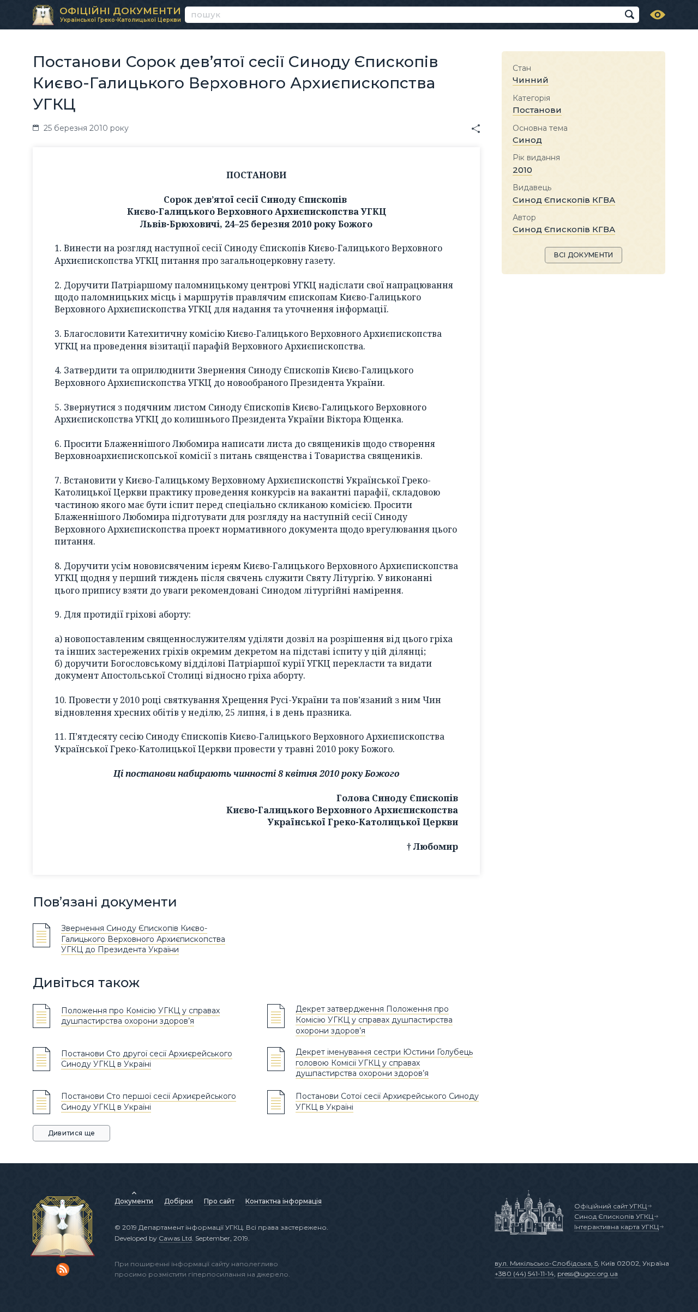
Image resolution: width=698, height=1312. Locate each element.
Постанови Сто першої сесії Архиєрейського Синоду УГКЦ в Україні (148, 1101)
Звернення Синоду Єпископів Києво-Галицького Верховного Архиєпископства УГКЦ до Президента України (143, 938)
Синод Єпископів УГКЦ (613, 1216)
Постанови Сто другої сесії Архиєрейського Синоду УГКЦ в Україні (146, 1059)
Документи (134, 1201)
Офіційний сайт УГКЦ (610, 1206)
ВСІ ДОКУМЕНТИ (583, 255)
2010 (522, 170)
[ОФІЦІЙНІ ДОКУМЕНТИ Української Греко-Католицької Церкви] (43, 15)
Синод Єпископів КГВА (564, 200)
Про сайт (219, 1201)
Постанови (537, 110)
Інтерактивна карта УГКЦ (616, 1227)
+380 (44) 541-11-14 (524, 1273)
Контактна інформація (283, 1201)
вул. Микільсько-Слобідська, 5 (546, 1263)
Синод (527, 140)
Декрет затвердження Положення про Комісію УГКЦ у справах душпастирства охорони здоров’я (374, 1019)
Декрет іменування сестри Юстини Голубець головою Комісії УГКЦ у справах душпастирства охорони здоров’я (384, 1062)
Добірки (178, 1201)
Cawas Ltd (175, 1238)
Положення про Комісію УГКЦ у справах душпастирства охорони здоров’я (140, 1016)
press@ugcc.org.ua (587, 1273)
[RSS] (62, 1269)
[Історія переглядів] (657, 15)
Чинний (531, 80)
